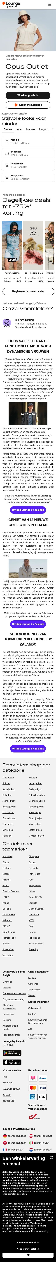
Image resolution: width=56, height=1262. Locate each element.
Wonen (31, 995)
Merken (32, 1014)
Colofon (7, 987)
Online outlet (34, 1008)
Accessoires (34, 989)
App (30, 1029)
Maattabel (8, 1082)
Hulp (5, 1077)
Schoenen (33, 984)
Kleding (32, 978)
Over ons (7, 982)
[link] (28, 141)
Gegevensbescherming (14, 993)
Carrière (7, 1020)
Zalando (7, 1095)
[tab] (8, 129)
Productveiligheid (11, 1035)
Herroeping (8, 1014)
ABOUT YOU (9, 1101)
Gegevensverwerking (13, 999)
